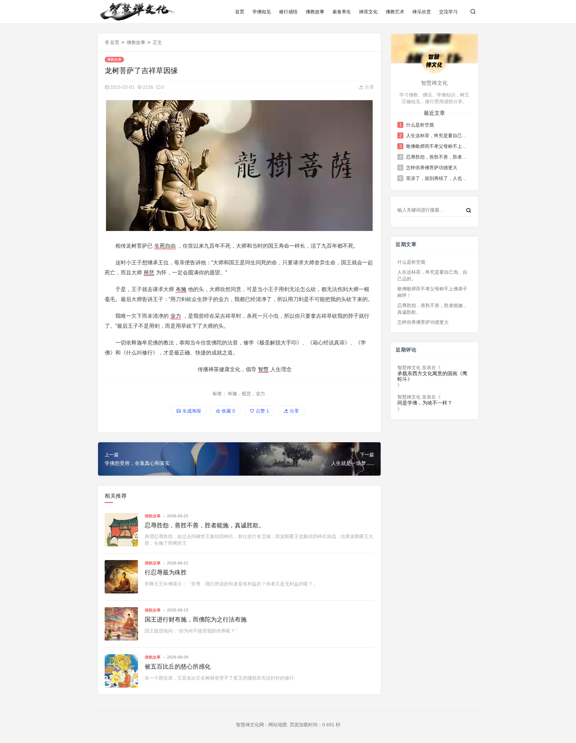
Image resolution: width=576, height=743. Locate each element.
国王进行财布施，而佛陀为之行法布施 (196, 619)
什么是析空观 (420, 125)
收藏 (227, 411)
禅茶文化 (368, 11)
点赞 (261, 411)
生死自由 (165, 246)
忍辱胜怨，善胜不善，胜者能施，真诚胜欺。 (205, 525)
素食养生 (341, 11)
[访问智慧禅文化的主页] (434, 60)
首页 (239, 11)
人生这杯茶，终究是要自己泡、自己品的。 (438, 135)
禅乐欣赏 (421, 11)
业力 (175, 316)
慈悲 (149, 272)
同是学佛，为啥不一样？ (424, 403)
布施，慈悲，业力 (246, 393)
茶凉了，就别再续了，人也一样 (438, 178)
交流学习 (448, 11)
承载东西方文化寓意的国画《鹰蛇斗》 (432, 376)
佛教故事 (315, 11)
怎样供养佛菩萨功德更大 (431, 167)
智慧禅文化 (409, 367)
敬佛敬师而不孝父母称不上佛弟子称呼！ (438, 146)
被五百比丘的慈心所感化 (178, 666)
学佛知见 (261, 11)
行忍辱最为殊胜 (166, 572)
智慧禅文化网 (250, 724)
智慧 (263, 369)
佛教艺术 (395, 11)
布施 (181, 289)
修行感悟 (288, 11)
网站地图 (277, 724)
